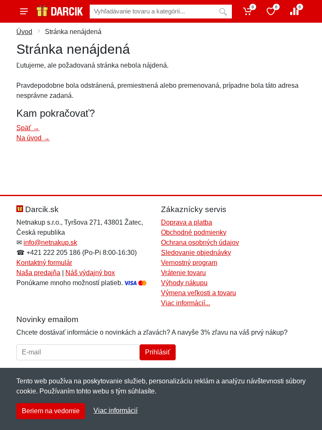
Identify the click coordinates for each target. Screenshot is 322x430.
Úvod (24, 31)
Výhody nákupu (184, 282)
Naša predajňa (38, 272)
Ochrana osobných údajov (200, 242)
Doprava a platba (186, 222)
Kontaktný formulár (44, 262)
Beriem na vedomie (51, 410)
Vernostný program (189, 262)
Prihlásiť (157, 352)
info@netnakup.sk (50, 242)
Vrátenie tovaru (183, 272)
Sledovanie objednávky (196, 252)
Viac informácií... (185, 303)
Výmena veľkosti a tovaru (198, 292)
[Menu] (23, 11)
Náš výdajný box (90, 272)
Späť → (27, 127)
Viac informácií (115, 410)
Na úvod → (33, 138)
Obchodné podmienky (193, 232)
